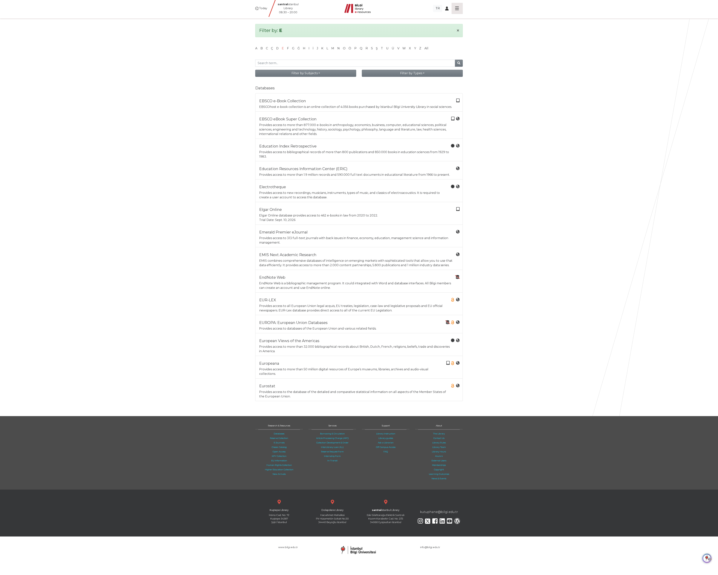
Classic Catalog (279, 447)
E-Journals (279, 442)
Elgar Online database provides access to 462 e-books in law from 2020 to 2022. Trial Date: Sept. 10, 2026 (318, 214)
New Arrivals (279, 474)
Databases (279, 433)
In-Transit (332, 460)
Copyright (439, 469)
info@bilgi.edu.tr (430, 547)
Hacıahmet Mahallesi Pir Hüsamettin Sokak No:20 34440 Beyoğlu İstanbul (332, 516)
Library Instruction (385, 433)
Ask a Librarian (386, 442)
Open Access (279, 451)
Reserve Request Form (332, 451)
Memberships (439, 465)
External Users (439, 460)
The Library (439, 433)
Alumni (439, 456)
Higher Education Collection (279, 469)
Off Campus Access (385, 447)
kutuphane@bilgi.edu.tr (439, 512)
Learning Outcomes (439, 474)
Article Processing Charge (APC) (332, 438)
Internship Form (332, 456)
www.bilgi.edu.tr (288, 547)
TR (437, 8)
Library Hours (439, 451)
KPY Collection (279, 456)
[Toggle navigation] (457, 8)
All (426, 48)
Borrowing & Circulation (332, 433)
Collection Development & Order (332, 442)
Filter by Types (411, 73)
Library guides (385, 438)
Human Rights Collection (279, 465)
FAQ (385, 451)
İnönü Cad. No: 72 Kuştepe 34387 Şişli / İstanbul (279, 516)
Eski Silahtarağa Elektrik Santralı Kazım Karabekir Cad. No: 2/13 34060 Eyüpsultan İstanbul (385, 516)
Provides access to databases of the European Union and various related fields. (317, 325)
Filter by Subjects (305, 73)
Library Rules (439, 442)
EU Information (279, 460)
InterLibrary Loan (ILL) (332, 447)
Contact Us (438, 438)
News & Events (439, 478)
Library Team (439, 447)
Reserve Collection (279, 438)
